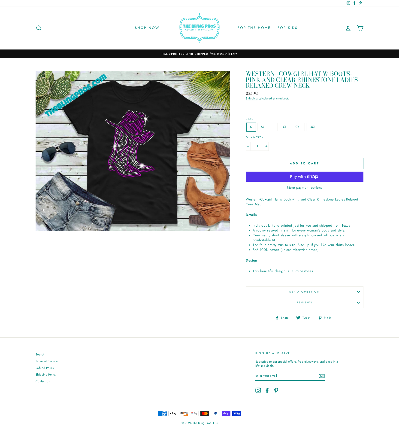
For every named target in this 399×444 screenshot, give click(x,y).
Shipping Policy (46, 374)
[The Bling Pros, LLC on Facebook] (267, 390)
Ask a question (304, 291)
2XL (298, 127)
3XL (312, 127)
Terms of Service (47, 361)
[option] (199, 54)
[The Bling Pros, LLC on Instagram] (258, 390)
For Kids (288, 27)
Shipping (251, 98)
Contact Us (43, 381)
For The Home (254, 27)
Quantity (255, 137)
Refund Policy (45, 368)
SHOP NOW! (148, 27)
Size (250, 119)
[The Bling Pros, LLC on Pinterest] (276, 390)
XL (285, 127)
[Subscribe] (322, 376)
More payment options (304, 187)
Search (40, 354)
